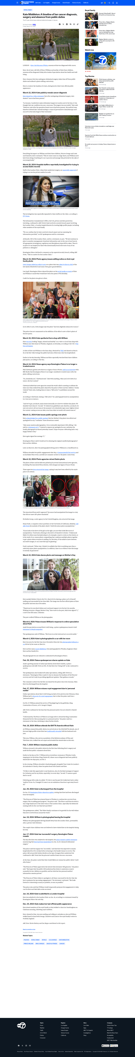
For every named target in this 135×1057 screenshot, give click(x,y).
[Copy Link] (77, 24)
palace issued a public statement (66, 840)
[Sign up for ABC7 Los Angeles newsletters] (29, 1045)
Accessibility (110, 1035)
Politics (42, 1035)
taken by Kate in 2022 (66, 264)
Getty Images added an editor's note (34, 264)
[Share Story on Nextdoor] (70, 24)
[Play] (100, 61)
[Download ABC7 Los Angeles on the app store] (105, 1045)
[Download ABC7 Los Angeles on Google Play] (114, 1045)
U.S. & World (43, 1033)
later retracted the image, (41, 469)
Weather (42, 1028)
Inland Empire (66, 3)
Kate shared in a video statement (33, 96)
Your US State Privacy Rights (51, 1051)
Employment (110, 1038)
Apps (85, 1028)
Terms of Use (61, 1051)
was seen (29, 341)
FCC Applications (87, 1051)
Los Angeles (46, 3)
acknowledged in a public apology (37, 418)
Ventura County (76, 3)
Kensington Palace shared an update (42, 792)
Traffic (41, 1030)
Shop (85, 1035)
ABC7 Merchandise (112, 1040)
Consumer (42, 1038)
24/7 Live (38, 3)
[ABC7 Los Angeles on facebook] (18, 1045)
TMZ (62, 350)
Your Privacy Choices (28, 1051)
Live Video (86, 1025)
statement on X (33, 427)
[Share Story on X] (63, 24)
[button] (17, 2)
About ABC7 (110, 1030)
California (85, 3)
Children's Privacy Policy (39, 1051)
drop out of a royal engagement (43, 696)
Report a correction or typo (29, 929)
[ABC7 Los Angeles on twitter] (22, 1045)
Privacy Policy (20, 1051)
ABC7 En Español (88, 1030)
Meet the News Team (112, 1033)
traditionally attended (54, 731)
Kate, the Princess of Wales (39, 65)
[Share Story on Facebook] (59, 24)
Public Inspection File (78, 1051)
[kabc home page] (21, 1025)
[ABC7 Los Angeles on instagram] (26, 1045)
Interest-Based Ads (69, 1051)
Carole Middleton (40, 649)
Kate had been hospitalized (43, 842)
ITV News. (26, 216)
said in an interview (69, 370)
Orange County (56, 3)
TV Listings (110, 1028)
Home (41, 1025)
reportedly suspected (69, 170)
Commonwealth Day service (67, 452)
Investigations (87, 1033)
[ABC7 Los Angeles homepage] (27, 3)
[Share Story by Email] (74, 24)
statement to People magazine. (33, 629)
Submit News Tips (111, 1025)
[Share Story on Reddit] (67, 24)
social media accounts (65, 271)
